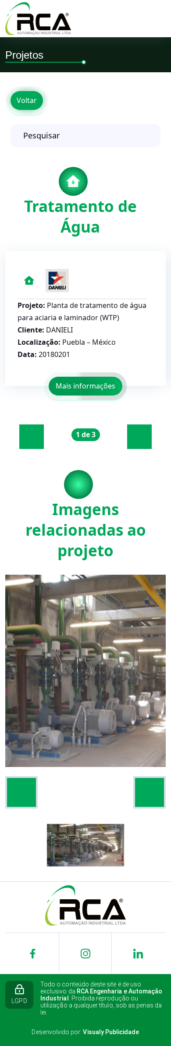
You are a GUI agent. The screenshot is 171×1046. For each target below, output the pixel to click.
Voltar (27, 100)
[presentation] (31, 436)
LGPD (19, 1000)
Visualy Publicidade (111, 1031)
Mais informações (85, 386)
